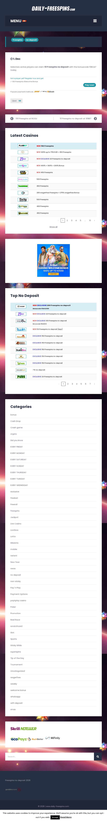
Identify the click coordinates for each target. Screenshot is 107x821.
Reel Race (15, 619)
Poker (13, 607)
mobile (13, 549)
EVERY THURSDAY (18, 472)
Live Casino (15, 523)
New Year (15, 562)
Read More (66, 817)
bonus (13, 414)
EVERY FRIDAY (16, 446)
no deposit (31, 40)
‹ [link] (58, 220)
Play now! (89, 85)
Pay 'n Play (15, 587)
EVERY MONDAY (17, 453)
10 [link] (90, 220)
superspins (15, 651)
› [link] (94, 220)
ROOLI (34, 118)
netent (13, 555)
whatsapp (15, 696)
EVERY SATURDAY (18, 459)
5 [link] (80, 220)
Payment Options (19, 594)
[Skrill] (15, 729)
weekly (13, 683)
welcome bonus (18, 690)
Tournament (16, 664)
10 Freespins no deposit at (73, 118)
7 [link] (90, 383)
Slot (12, 632)
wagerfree (15, 677)
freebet (14, 498)
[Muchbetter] (35, 740)
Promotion (15, 613)
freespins (17, 40)
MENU (16, 21)
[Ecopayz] (18, 740)
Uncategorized (17, 671)
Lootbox (14, 530)
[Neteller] (28, 729)
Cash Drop (15, 421)
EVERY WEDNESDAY (19, 485)
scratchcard (16, 626)
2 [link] (67, 220)
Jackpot (14, 517)
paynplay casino (18, 600)
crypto (13, 434)
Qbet (16, 101)
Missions (14, 542)
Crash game (16, 427)
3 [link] (71, 220)
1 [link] (63, 383)
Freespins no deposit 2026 (17, 780)
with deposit (16, 703)
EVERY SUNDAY (17, 466)
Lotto (13, 536)
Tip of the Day (17, 658)
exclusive (14, 491)
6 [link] (85, 383)
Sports (13, 639)
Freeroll (13, 504)
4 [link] (76, 220)
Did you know (16, 440)
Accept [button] (55, 817)
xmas (13, 709)
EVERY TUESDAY (17, 478)
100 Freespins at (24, 118)
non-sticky (15, 581)
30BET (88, 118)
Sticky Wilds (16, 645)
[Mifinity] (52, 740)
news (13, 568)
